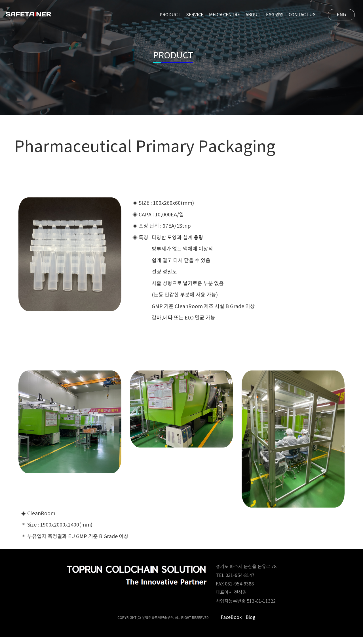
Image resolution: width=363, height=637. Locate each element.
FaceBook (231, 617)
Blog (251, 617)
